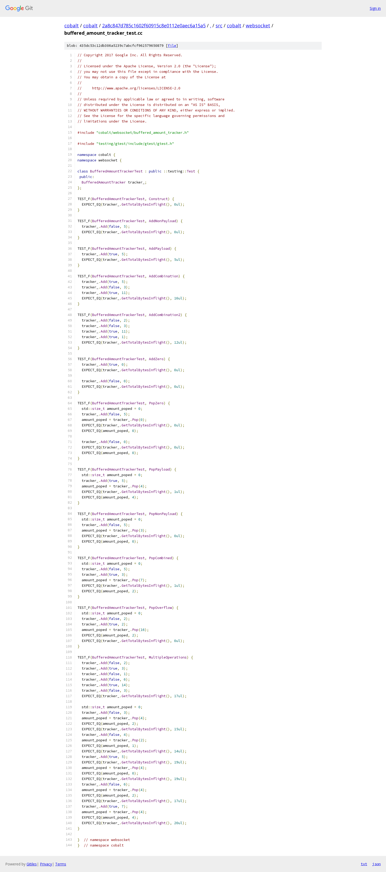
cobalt (71, 25)
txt (364, 863)
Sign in (375, 8)
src (219, 25)
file (172, 45)
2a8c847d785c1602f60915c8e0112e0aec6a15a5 (154, 25)
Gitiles (32, 863)
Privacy (46, 863)
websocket (258, 25)
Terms (60, 863)
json (376, 863)
